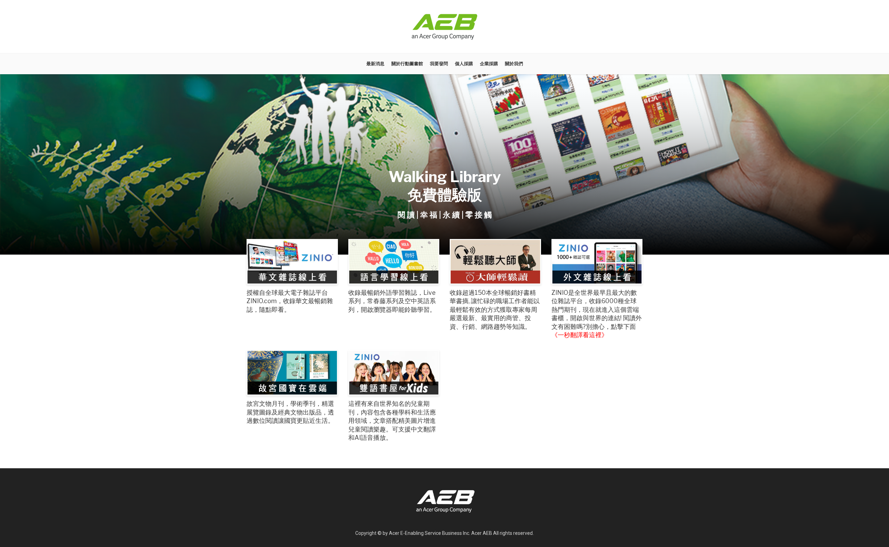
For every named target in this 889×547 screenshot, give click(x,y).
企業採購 (489, 63)
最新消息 (375, 63)
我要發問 (439, 63)
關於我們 (514, 63)
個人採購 (464, 63)
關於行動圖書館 (407, 63)
